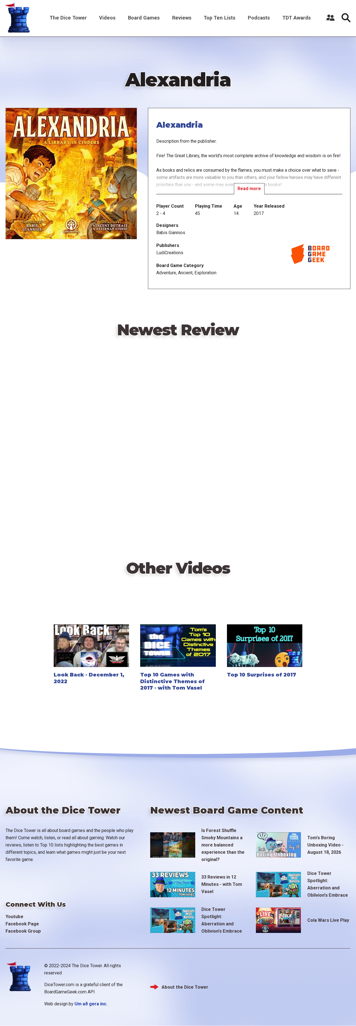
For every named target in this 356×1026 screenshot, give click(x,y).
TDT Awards (296, 18)
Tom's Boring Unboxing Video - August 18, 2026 (325, 845)
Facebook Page (22, 923)
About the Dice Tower (185, 987)
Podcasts (259, 18)
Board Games (144, 18)
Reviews (181, 18)
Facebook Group (23, 931)
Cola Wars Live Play (328, 920)
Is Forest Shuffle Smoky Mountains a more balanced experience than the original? (222, 845)
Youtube (14, 916)
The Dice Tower (68, 18)
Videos (107, 18)
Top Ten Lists (219, 18)
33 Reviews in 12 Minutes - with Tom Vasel (221, 884)
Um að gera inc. (91, 1003)
